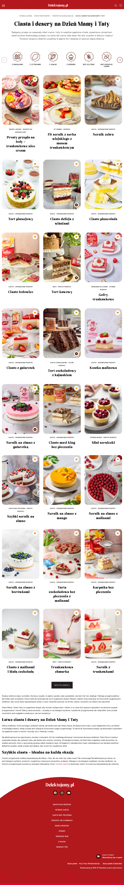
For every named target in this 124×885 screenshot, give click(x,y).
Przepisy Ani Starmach (62, 820)
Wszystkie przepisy (42, 16)
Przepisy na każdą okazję (62, 16)
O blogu (62, 842)
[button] (120, 60)
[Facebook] (55, 792)
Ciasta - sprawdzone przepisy (103, 129)
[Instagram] (62, 792)
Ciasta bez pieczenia (62, 815)
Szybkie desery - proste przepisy (103, 437)
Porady (62, 831)
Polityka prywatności (89, 864)
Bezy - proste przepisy (62, 287)
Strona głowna (25, 16)
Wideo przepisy (62, 826)
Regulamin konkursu (112, 864)
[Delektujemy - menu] (3, 5)
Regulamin (72, 864)
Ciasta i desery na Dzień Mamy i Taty (90, 16)
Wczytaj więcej (62, 685)
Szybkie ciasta (62, 764)
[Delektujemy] (59, 5)
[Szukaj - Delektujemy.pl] (115, 5)
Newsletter (62, 847)
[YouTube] (68, 792)
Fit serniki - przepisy (62, 129)
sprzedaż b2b (62, 836)
